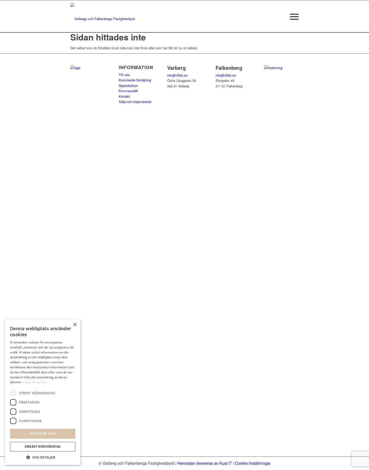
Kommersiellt (128, 90)
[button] (42, 457)
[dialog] (42, 392)
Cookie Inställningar (253, 463)
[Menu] (293, 16)
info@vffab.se (177, 75)
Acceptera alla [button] (42, 433)
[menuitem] (293, 16)
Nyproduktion (128, 85)
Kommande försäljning (135, 80)
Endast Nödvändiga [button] (43, 446)
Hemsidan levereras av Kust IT (204, 463)
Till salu (124, 74)
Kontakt (124, 96)
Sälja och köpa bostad (135, 101)
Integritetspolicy (35, 382)
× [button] (75, 325)
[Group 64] (102, 16)
